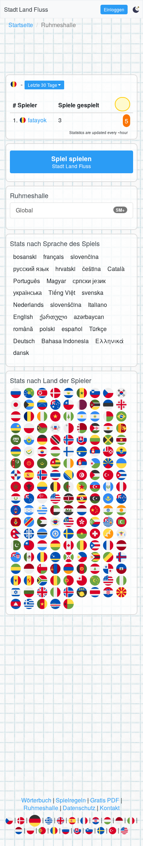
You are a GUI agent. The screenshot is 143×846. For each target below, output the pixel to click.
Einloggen (114, 9)
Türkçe (98, 328)
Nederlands (28, 304)
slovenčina (84, 256)
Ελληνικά (109, 341)
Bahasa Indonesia (65, 341)
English (23, 316)
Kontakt (110, 808)
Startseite (20, 25)
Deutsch (24, 341)
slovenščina (65, 304)
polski (47, 328)
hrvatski (65, 268)
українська (27, 292)
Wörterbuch (36, 800)
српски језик (89, 281)
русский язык (31, 268)
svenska (92, 292)
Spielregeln (71, 800)
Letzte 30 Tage (42, 85)
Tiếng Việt (61, 292)
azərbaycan (89, 316)
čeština (91, 268)
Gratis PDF (104, 800)
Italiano (97, 304)
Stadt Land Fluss (26, 9)
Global (70, 210)
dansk (21, 352)
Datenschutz (79, 808)
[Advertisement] (72, 50)
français (53, 256)
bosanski (25, 256)
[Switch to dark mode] (136, 9)
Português (26, 281)
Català (116, 268)
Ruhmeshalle (40, 808)
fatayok (37, 120)
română (23, 328)
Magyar (56, 281)
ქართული (53, 316)
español (72, 328)
